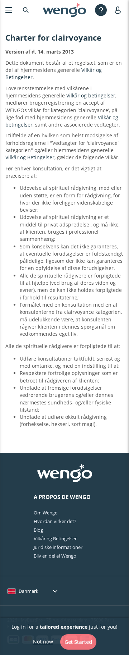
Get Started (78, 641)
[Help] (100, 10)
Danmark (28, 591)
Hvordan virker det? (55, 521)
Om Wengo (46, 512)
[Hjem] (64, 10)
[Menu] (9, 10)
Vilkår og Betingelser (29, 157)
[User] (119, 10)
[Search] (26, 10)
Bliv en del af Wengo (55, 556)
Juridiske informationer (58, 547)
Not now (43, 641)
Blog (38, 530)
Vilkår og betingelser (90, 95)
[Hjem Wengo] (64, 474)
